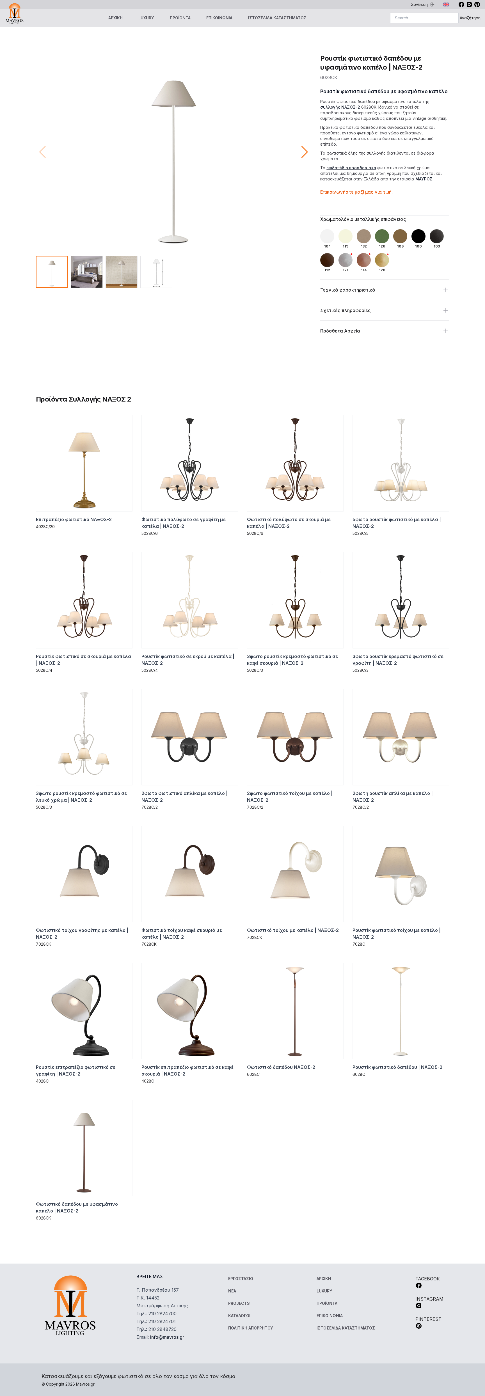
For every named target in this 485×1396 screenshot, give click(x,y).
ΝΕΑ (232, 1291)
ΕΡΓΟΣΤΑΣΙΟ (240, 1278)
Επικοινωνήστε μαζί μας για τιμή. (356, 192)
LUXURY (146, 17)
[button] (304, 152)
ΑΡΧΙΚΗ (115, 17)
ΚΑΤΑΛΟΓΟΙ (239, 1315)
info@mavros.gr (167, 1337)
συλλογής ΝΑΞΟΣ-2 (340, 107)
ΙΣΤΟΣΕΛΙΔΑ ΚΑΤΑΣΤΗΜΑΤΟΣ (277, 17)
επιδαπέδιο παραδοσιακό (351, 167)
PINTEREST (428, 1319)
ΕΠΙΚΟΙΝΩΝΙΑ (219, 17)
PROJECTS (239, 1303)
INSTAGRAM (429, 1299)
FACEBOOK (427, 1279)
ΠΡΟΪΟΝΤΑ (180, 17)
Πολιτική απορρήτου (250, 1328)
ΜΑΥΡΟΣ (424, 178)
